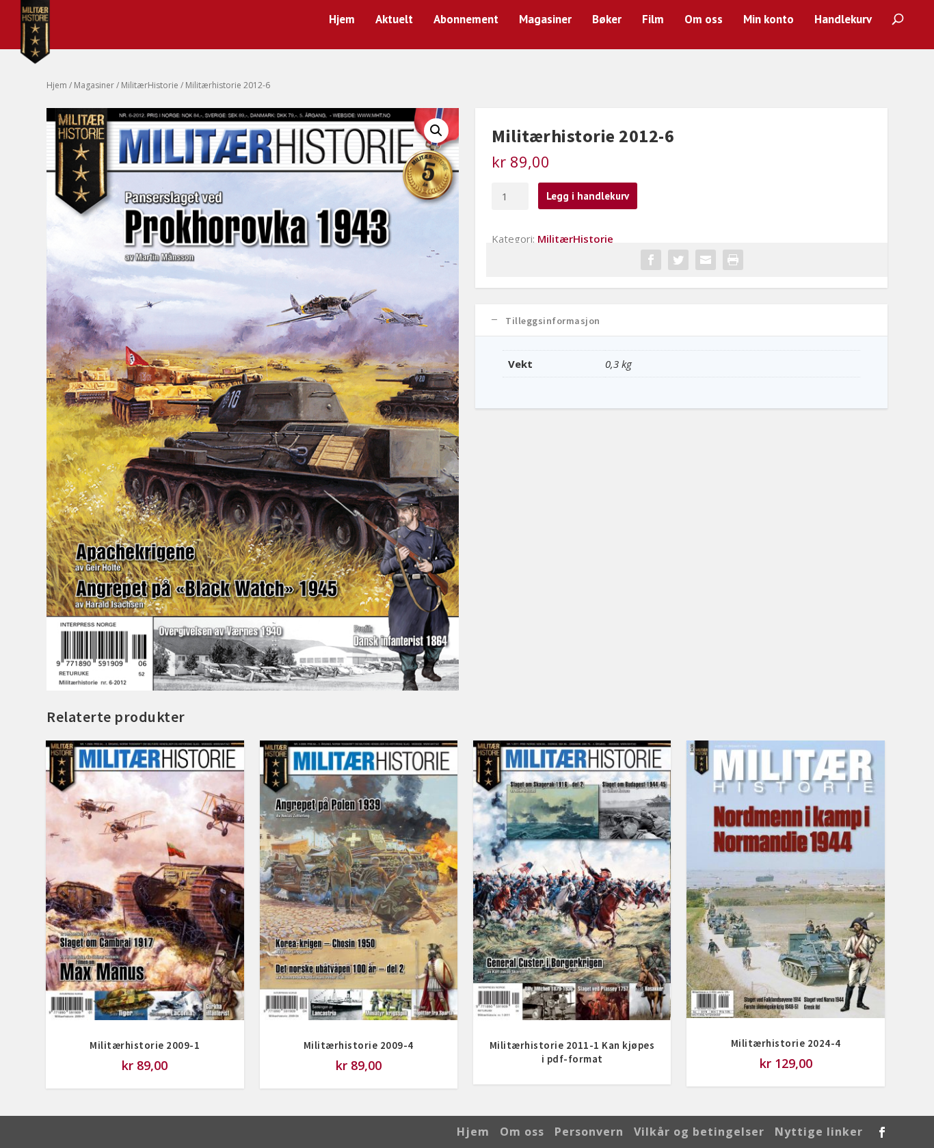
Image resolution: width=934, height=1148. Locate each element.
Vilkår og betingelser (699, 1131)
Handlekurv (843, 20)
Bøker (607, 20)
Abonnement (465, 20)
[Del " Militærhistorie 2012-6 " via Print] (733, 260)
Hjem (342, 20)
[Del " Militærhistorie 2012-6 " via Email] (705, 260)
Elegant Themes (142, 1131)
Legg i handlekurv (587, 195)
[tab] (681, 320)
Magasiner (545, 20)
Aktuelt (394, 20)
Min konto (768, 20)
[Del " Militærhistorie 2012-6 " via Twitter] (678, 260)
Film (653, 20)
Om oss (703, 20)
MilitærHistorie (149, 85)
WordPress (266, 1131)
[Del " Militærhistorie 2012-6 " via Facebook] (651, 260)
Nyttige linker (819, 1131)
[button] (436, 130)
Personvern (589, 1131)
